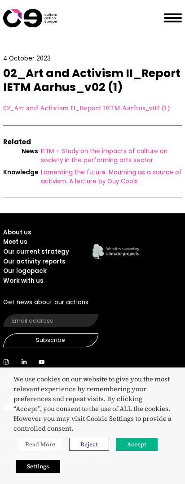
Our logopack (25, 271)
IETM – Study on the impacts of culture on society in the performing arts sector (104, 155)
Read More (40, 444)
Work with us (23, 281)
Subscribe (50, 340)
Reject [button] (89, 444)
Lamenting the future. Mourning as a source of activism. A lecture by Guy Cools (111, 177)
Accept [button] (136, 444)
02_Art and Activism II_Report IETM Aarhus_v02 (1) (86, 108)
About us (17, 232)
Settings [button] (38, 466)
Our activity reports (34, 261)
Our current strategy (36, 251)
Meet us (15, 242)
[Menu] (169, 18)
